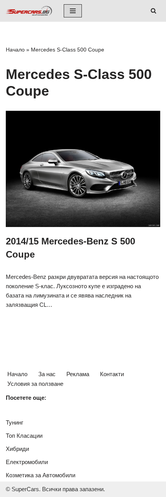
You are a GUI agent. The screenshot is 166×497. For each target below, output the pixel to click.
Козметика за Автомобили (40, 475)
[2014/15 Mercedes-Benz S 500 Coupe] (83, 169)
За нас (47, 374)
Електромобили (27, 462)
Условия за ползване (35, 383)
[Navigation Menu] (73, 10)
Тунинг (14, 422)
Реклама (77, 374)
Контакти (112, 374)
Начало (15, 49)
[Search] (153, 11)
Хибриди (17, 448)
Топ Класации (24, 435)
